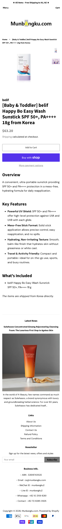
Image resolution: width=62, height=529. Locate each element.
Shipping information (31, 425)
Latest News (31, 320)
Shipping (7, 136)
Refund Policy (31, 434)
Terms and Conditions (31, 438)
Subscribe (52, 459)
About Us (31, 421)
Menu (6, 7)
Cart (58, 7)
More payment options (31, 165)
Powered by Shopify (49, 511)
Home (4, 39)
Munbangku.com (30, 511)
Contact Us (31, 430)
